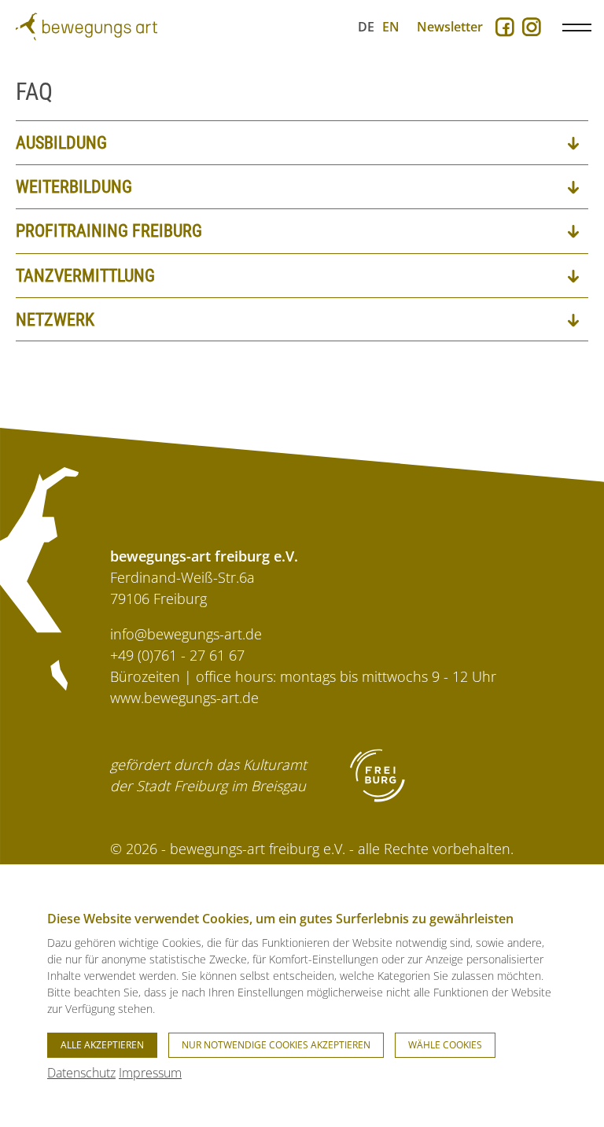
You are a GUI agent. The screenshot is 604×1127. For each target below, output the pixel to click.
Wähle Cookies (445, 1044)
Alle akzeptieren (102, 1044)
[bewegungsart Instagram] (531, 28)
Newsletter (450, 27)
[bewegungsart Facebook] (504, 28)
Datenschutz (81, 1072)
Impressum (150, 1072)
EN (391, 27)
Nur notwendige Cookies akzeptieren (276, 1044)
